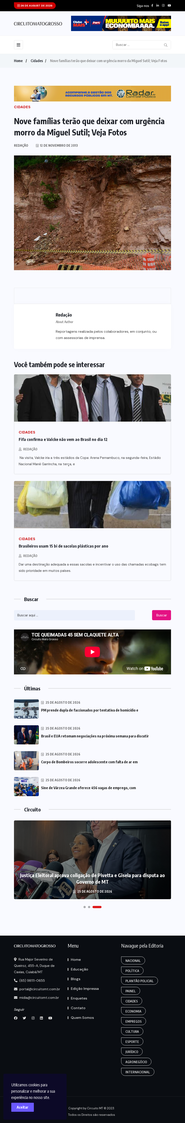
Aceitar (22, 1107)
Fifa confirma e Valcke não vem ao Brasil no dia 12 (63, 439)
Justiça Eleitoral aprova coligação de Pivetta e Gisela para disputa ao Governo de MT (92, 878)
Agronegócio (136, 1062)
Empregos (133, 1021)
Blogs (75, 979)
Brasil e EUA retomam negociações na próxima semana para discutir (95, 736)
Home (18, 60)
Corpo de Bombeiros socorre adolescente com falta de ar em (89, 762)
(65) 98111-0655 (31, 980)
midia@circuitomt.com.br (38, 997)
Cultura (132, 1031)
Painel (130, 991)
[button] (84, 907)
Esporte (132, 1042)
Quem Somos (82, 1017)
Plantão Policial (139, 981)
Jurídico (131, 1052)
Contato (78, 1008)
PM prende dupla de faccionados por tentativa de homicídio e (89, 710)
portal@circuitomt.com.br (39, 989)
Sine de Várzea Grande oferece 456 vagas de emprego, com (88, 788)
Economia (133, 1011)
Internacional (137, 1072)
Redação (30, 449)
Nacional (133, 961)
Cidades (37, 60)
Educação (79, 969)
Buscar (161, 615)
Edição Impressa (85, 988)
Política (132, 971)
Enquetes (79, 998)
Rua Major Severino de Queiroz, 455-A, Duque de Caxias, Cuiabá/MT (34, 965)
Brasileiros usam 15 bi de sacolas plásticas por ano (63, 545)
